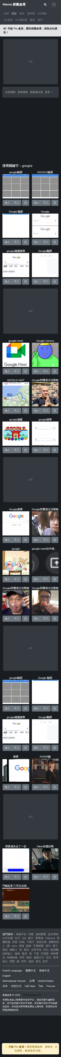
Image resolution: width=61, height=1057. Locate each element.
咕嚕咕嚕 (12, 957)
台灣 (31, 981)
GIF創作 (8, 20)
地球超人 (7, 953)
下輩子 (30, 942)
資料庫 (31, 13)
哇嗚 (22, 942)
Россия (50, 986)
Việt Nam (30, 986)
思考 (55, 957)
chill (24, 938)
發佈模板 (23, 92)
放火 (5, 961)
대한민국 (16, 986)
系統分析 (41, 942)
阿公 (46, 950)
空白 (48, 957)
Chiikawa (50, 938)
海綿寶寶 (41, 934)
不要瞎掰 (38, 946)
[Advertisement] (30, 129)
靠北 (38, 961)
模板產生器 (36, 92)
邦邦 (24, 961)
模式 (26, 950)
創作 (22, 13)
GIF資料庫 (21, 20)
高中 (48, 946)
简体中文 (44, 970)
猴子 (30, 938)
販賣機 (54, 950)
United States (46, 981)
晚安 (29, 957)
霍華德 (39, 938)
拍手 (45, 961)
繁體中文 (31, 970)
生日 (17, 938)
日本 (5, 986)
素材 (32, 20)
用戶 (40, 20)
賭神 (28, 946)
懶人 (7, 203)
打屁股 (45, 953)
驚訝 (24, 953)
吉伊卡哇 (36, 950)
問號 (12, 961)
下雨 (36, 953)
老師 (31, 961)
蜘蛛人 (13, 950)
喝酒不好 (21, 934)
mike (14, 946)
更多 (48, 92)
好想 (14, 942)
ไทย (41, 986)
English (6, 976)
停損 (21, 946)
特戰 (31, 934)
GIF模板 (42, 13)
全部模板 (10, 92)
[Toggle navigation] (53, 4)
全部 (6, 13)
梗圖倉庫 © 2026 (11, 995)
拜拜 (22, 957)
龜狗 (17, 953)
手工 (16, 203)
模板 (14, 13)
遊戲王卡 (39, 957)
